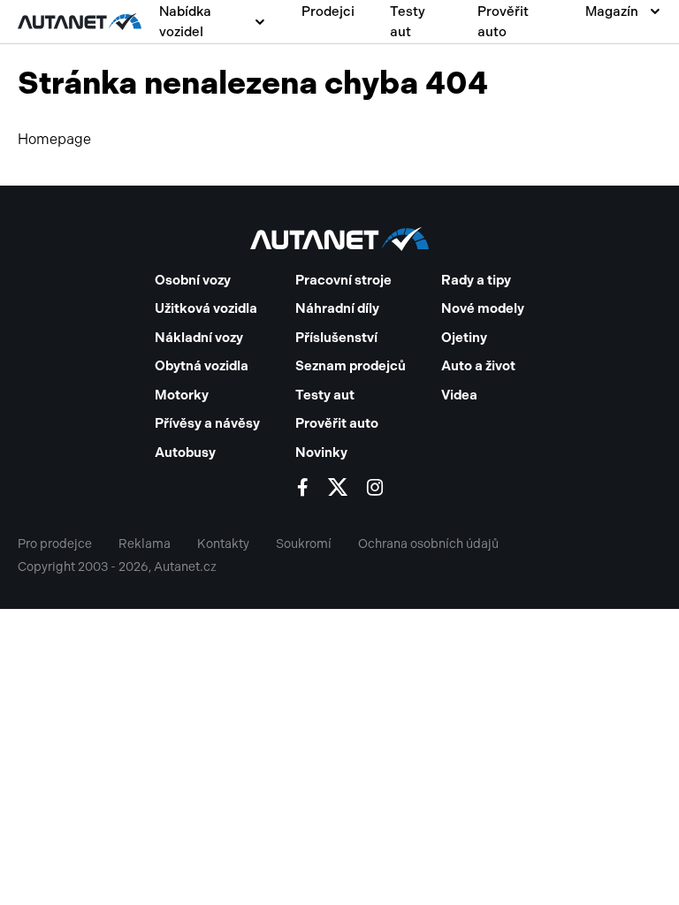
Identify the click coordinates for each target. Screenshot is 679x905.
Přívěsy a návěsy (207, 423)
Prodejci (328, 11)
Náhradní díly (337, 308)
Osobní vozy (193, 280)
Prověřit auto (503, 22)
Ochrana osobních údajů (428, 543)
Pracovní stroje (343, 280)
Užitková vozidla (206, 308)
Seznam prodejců (350, 366)
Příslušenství (336, 338)
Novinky (321, 452)
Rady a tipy (476, 280)
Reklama (144, 543)
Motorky (182, 395)
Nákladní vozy (199, 338)
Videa (459, 395)
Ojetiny (464, 338)
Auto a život (478, 366)
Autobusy (185, 452)
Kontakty (223, 543)
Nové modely (482, 308)
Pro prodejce (55, 543)
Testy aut (407, 22)
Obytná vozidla (201, 366)
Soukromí (304, 543)
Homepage (54, 139)
